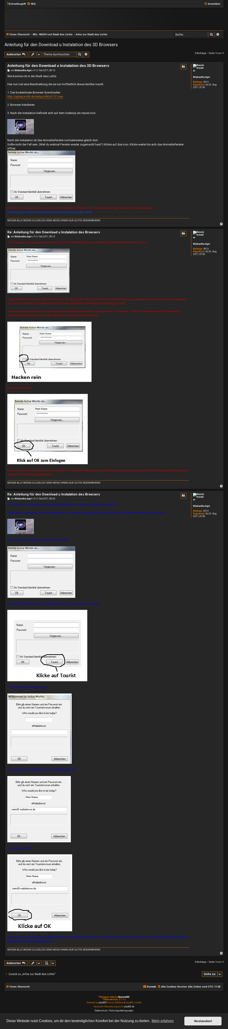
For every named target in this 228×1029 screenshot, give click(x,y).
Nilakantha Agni (201, 77)
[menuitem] (31, 4)
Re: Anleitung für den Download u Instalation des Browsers (53, 232)
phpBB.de (129, 1006)
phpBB (102, 1002)
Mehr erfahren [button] (163, 1021)
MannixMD (124, 997)
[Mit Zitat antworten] (183, 66)
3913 (206, 82)
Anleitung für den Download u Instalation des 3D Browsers (61, 44)
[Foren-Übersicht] (108, 18)
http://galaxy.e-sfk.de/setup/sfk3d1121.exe (35, 96)
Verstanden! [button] (203, 1021)
